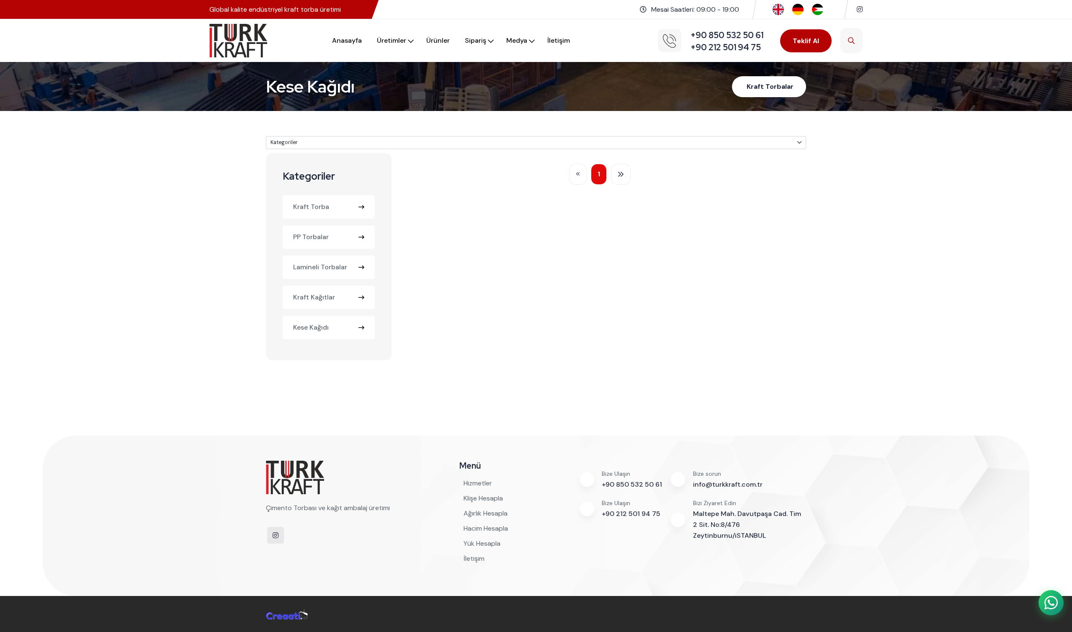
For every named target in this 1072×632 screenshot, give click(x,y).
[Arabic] (817, 9)
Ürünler (438, 40)
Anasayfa (347, 40)
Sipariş (475, 40)
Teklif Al (806, 40)
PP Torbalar (311, 236)
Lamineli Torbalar (320, 267)
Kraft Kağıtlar (314, 297)
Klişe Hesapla (483, 498)
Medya (516, 40)
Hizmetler (478, 483)
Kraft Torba (311, 206)
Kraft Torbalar (770, 86)
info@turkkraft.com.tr (728, 484)
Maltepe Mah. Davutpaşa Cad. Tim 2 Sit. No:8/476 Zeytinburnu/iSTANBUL (747, 524)
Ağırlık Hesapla (486, 513)
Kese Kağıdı (311, 327)
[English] (778, 9)
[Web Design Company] (287, 613)
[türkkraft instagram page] (860, 9)
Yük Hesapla (482, 543)
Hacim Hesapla (486, 528)
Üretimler (391, 40)
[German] (798, 9)
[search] (851, 40)
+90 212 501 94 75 (631, 513)
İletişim (558, 40)
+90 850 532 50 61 (632, 484)
